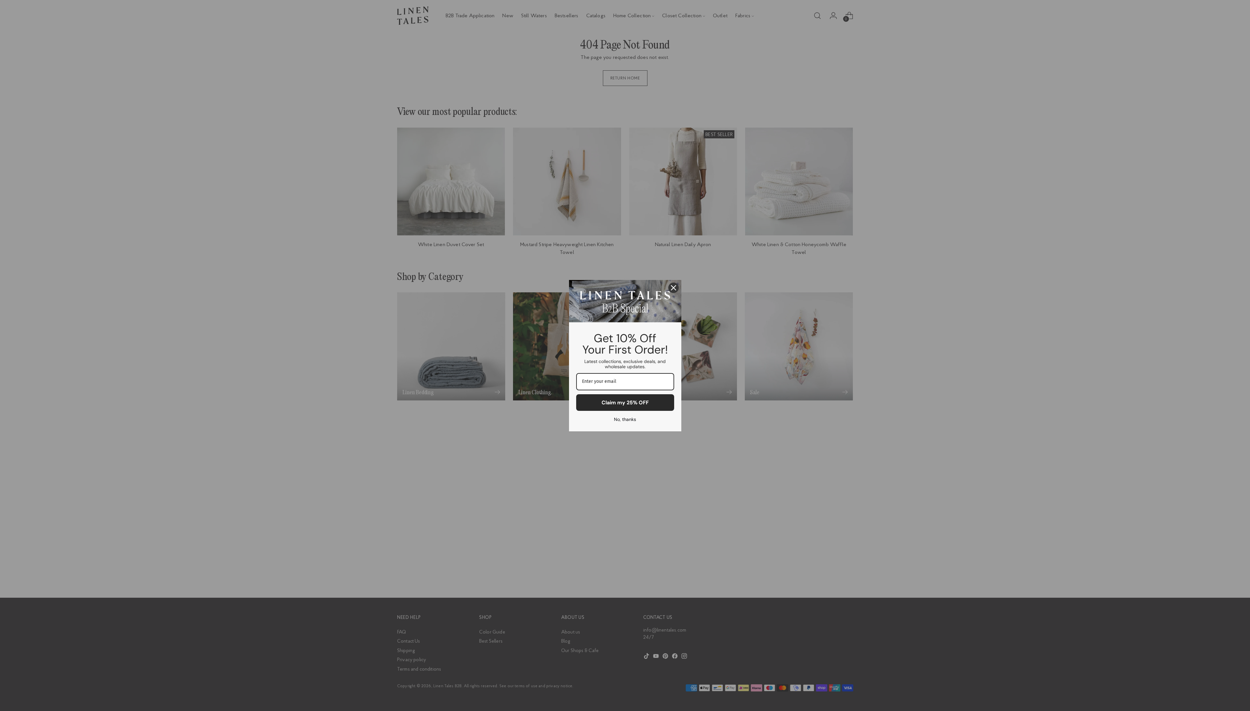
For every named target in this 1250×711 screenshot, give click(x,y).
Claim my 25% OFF (625, 402)
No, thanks (625, 419)
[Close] (673, 288)
